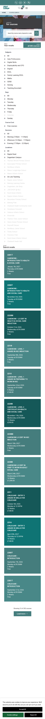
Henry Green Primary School (17, 222)
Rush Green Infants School (17, 238)
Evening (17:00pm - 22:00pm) (18, 143)
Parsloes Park (12, 235)
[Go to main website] (29, 2)
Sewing (10, 85)
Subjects (8, 52)
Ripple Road (11, 154)
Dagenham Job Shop (14, 186)
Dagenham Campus (14, 157)
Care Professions (13, 59)
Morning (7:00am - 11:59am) (17, 137)
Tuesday (10, 102)
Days (7, 92)
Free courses (12, 126)
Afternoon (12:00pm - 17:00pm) (18, 140)
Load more (21, 614)
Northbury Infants (13, 167)
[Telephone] (16, 2)
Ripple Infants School (15, 196)
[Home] (6, 7)
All (8, 56)
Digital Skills (12, 62)
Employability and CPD (15, 65)
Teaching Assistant (14, 88)
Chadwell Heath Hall (14, 241)
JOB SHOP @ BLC (14, 190)
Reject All (33, 715)
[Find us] (24, 2)
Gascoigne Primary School (17, 164)
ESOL (9, 72)
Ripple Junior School (14, 180)
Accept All (22, 709)
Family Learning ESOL (15, 75)
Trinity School (12, 232)
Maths (9, 78)
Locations (8, 147)
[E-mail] (20, 2)
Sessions (8, 130)
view (34, 45)
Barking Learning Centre (16, 183)
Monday (10, 99)
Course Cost (9, 122)
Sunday (10, 118)
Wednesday (11, 105)
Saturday (10, 115)
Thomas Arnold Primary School (18, 161)
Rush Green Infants (14, 193)
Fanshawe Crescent (14, 209)
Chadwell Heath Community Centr (19, 206)
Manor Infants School (15, 173)
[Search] (19, 8)
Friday (9, 112)
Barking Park (12, 203)
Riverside (10, 215)
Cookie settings (12, 715)
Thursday (10, 109)
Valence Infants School (15, 212)
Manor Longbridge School (16, 170)
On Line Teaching (13, 177)
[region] (22, 708)
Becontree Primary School (16, 199)
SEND (9, 82)
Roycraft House (13, 225)
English (10, 69)
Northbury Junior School (16, 228)
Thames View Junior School (17, 219)
